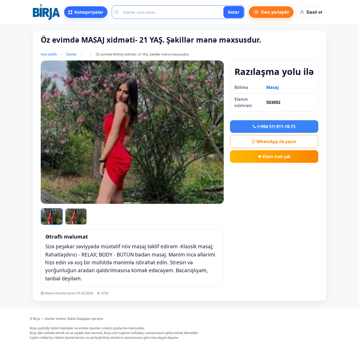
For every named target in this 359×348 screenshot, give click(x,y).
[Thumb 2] (76, 216)
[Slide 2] (137, 203)
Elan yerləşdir (272, 12)
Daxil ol (314, 12)
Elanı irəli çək (276, 156)
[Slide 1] (127, 203)
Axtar (233, 12)
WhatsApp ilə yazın (275, 141)
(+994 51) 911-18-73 (275, 126)
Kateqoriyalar (88, 12)
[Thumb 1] (52, 216)
